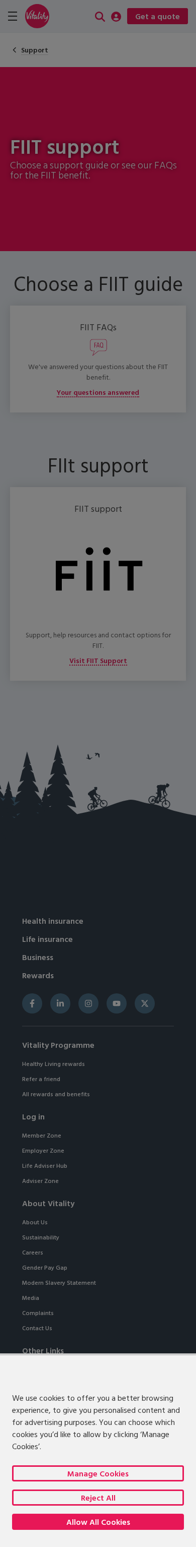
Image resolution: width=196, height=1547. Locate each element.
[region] (98, 1450)
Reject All (98, 1498)
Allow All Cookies (98, 1522)
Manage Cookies (98, 1473)
